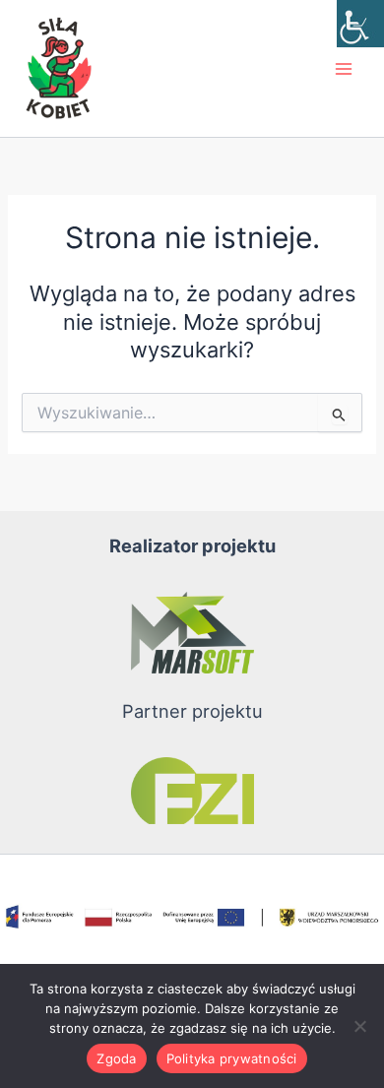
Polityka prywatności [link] (231, 1058)
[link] (360, 23)
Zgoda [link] (116, 1058)
